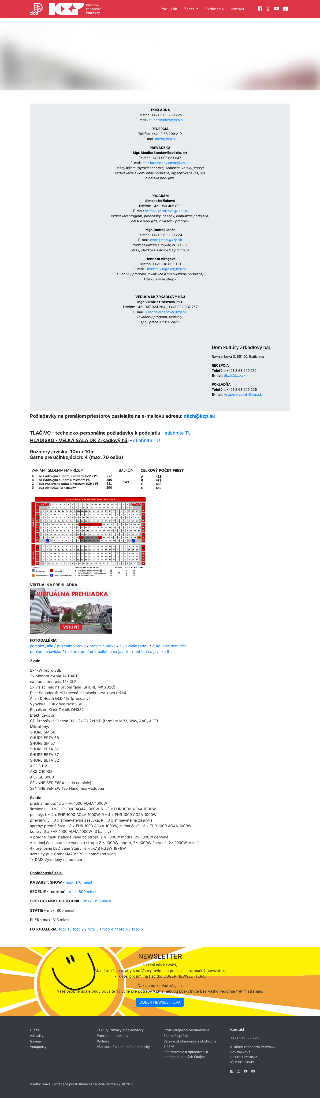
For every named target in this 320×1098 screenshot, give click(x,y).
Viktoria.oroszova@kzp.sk (166, 312)
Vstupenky (38, 1047)
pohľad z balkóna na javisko (106, 651)
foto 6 (137, 929)
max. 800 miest (83, 891)
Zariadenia (214, 9)
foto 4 (108, 929)
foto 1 (64, 929)
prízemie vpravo (71, 646)
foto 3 (93, 929)
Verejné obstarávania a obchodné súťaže (190, 1043)
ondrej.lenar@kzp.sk (166, 240)
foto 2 (78, 929)
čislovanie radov (134, 646)
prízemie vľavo (102, 646)
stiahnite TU (178, 433)
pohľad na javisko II (151, 651)
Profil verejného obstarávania (186, 1030)
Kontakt (237, 9)
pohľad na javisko (45, 651)
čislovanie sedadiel (169, 646)
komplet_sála (41, 646)
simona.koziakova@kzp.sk (166, 211)
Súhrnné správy (176, 1036)
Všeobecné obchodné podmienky (123, 1047)
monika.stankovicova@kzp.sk (166, 163)
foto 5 (122, 929)
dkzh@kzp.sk (166, 139)
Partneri (103, 1041)
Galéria (35, 1041)
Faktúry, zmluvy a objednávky (120, 1030)
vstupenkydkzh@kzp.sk (166, 120)
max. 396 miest (98, 901)
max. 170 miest (79, 882)
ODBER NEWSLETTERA (160, 1002)
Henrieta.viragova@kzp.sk (166, 269)
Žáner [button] (189, 9)
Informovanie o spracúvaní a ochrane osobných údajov (186, 1054)
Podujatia (168, 9)
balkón (71, 651)
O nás (34, 1030)
